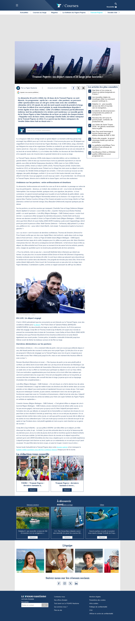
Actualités (24, 12)
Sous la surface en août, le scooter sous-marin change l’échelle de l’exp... (102, 532)
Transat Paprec (96, 12)
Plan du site (58, 610)
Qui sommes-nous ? (61, 607)
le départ (37, 325)
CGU (90, 610)
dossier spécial (62, 447)
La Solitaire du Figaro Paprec (74, 12)
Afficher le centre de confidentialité (101, 614)
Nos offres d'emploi (60, 600)
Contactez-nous (59, 597)
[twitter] (70, 583)
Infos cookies (93, 603)
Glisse (102, 505)
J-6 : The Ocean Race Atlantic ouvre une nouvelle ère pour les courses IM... (67, 532)
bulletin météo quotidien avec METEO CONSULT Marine (36, 450)
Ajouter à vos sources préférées (29, 92)
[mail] (116, 7)
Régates (54, 12)
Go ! (44, 605)
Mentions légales (95, 597)
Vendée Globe (113, 12)
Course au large (67, 505)
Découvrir (33, 537)
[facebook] (58, 583)
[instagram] (64, 583)
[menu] (17, 5)
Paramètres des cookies (97, 600)
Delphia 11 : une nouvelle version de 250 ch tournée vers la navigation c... (32, 532)
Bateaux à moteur (33, 505)
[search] (116, 4)
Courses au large (40, 12)
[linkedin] (76, 583)
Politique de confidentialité (98, 607)
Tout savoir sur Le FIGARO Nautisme (66, 603)
